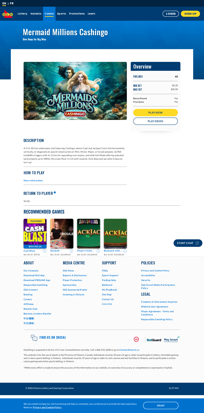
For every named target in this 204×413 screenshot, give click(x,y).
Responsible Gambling (35, 285)
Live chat (107, 303)
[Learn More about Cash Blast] (45, 251)
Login (170, 14)
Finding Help (109, 280)
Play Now (155, 112)
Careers (28, 299)
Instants (36, 13)
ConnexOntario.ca (129, 349)
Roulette (55, 250)
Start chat (185, 242)
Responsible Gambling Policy (156, 319)
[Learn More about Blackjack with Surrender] (125, 251)
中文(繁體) (29, 318)
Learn (91, 13)
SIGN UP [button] (190, 14)
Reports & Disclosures (75, 275)
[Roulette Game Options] (61, 233)
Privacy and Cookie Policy (155, 270)
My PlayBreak (109, 289)
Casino (49, 13)
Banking (28, 294)
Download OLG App (34, 275)
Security (145, 280)
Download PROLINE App (37, 280)
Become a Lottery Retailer (37, 313)
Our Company (31, 270)
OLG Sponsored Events (75, 289)
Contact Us (108, 299)
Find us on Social (53, 337)
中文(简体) (29, 323)
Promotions (77, 13)
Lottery (22, 13)
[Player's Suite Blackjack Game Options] (88, 233)
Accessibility (148, 275)
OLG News (68, 270)
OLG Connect (31, 289)
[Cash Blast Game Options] (35, 233)
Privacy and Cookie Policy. (47, 407)
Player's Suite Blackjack (86, 250)
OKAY (160, 405)
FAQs (105, 270)
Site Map (107, 294)
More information (33, 180)
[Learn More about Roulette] (71, 251)
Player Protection (72, 280)
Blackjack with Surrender (113, 250)
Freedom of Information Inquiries (159, 301)
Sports (61, 13)
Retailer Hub (30, 308)
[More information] (54, 192)
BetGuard (107, 285)
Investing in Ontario (73, 294)
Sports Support (110, 275)
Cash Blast (29, 250)
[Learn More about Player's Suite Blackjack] (98, 251)
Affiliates (29, 304)
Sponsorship (69, 285)
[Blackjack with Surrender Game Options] (115, 233)
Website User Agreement (154, 306)
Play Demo (155, 121)
